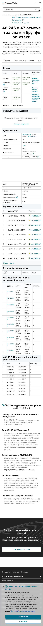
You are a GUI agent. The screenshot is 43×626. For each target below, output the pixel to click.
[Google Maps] (38, 157)
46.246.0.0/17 (32, 136)
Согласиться (23, 617)
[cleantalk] (9, 3)
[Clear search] (35, 9)
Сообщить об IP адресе (20, 23)
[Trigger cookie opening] (3, 586)
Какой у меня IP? (18, 20)
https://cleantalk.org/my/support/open (19, 470)
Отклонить (23, 621)
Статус (7, 61)
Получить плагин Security (35, 89)
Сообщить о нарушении (24, 61)
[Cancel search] (35, 3)
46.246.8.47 (36, 216)
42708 (24, 145)
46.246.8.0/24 (26, 134)
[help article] (4, 84)
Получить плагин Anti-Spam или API (36, 81)
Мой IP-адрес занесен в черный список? (26, 17)
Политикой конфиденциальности (23, 611)
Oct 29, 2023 (36, 42)
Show (8, 263)
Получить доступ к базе (21, 549)
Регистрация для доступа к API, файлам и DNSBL (36, 98)
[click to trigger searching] (38, 9)
